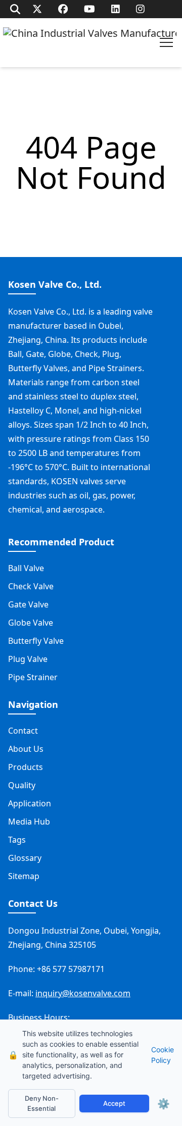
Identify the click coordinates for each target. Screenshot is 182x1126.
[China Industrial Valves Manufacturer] (89, 42)
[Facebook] (63, 9)
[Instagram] (140, 9)
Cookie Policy (162, 1054)
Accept (114, 1103)
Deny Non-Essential (42, 1103)
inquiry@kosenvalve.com (82, 993)
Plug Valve (28, 658)
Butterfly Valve (36, 640)
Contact (23, 730)
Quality (21, 785)
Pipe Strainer (33, 677)
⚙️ (163, 1104)
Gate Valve (28, 604)
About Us (25, 748)
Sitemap (23, 876)
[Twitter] (37, 9)
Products (25, 767)
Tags (17, 839)
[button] (166, 42)
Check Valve (31, 586)
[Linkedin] (115, 9)
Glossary (24, 857)
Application (29, 803)
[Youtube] (89, 9)
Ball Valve (26, 568)
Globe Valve (30, 622)
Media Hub (29, 821)
